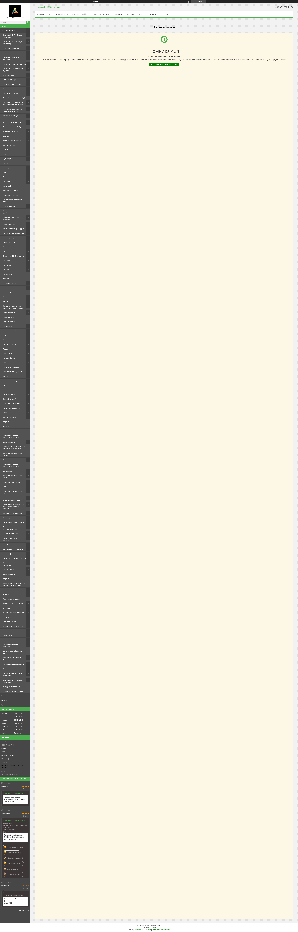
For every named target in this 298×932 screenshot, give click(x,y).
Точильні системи (9, 344)
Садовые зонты (9, 313)
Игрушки (6, 422)
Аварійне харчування (11, 247)
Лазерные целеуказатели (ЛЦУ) (12, 492)
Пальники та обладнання (12, 381)
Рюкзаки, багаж (9, 358)
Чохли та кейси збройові (12, 122)
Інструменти (7, 274)
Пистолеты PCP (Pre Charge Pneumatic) (13, 674)
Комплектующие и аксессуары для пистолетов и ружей (14, 447)
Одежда (6, 617)
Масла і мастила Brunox (11, 331)
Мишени (6, 136)
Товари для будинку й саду (13, 238)
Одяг (4, 172)
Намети (6, 390)
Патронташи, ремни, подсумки (14, 558)
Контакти (118, 14)
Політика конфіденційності (161, 930)
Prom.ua (160, 925)
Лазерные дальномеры (11, 482)
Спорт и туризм (8, 317)
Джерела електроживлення (13, 177)
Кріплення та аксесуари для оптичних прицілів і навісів (13, 103)
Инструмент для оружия (12, 687)
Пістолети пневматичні (11, 53)
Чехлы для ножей (9, 622)
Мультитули (7, 353)
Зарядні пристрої (9, 399)
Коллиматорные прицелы (12, 513)
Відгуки (4, 700)
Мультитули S (8, 159)
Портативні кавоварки (11, 403)
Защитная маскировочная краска (13, 454)
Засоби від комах (9, 417)
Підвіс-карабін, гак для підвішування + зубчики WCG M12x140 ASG (14, 799)
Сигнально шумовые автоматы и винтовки (11, 436)
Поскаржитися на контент (142, 930)
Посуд (5, 363)
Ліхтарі (5, 349)
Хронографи (7, 186)
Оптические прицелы (11, 533)
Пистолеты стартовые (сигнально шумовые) (11, 528)
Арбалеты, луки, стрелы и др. (13, 603)
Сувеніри (6, 181)
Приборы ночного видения (13, 691)
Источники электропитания (13, 613)
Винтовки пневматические (13, 669)
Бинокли (6, 487)
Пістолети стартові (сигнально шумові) (14, 69)
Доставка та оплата (102, 14)
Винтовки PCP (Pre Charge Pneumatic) (12, 36)
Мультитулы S (8, 635)
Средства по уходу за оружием (11, 539)
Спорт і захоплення (10, 224)
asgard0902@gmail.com (9, 774)
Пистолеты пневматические (13, 664)
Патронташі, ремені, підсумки (14, 127)
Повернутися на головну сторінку (165, 64)
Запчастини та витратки (12, 141)
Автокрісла (7, 265)
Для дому (6, 260)
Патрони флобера (9, 80)
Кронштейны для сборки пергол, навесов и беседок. (13, 307)
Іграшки (6, 279)
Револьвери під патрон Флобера (11, 58)
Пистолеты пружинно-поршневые (11, 645)
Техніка (5, 413)
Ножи (5, 640)
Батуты (5, 301)
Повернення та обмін (9, 696)
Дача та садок (8, 288)
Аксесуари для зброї (10, 131)
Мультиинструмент (10, 442)
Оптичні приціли (9, 89)
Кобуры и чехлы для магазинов (10, 564)
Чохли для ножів (9, 168)
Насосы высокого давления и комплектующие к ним (14, 499)
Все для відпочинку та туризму (14, 229)
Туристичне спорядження (12, 372)
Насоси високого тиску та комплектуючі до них (12, 110)
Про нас (4, 705)
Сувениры (6, 608)
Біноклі (5, 150)
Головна (40, 14)
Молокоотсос (8, 292)
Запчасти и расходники (11, 460)
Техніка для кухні (9, 242)
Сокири (5, 163)
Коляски (6, 270)
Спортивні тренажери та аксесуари (12, 218)
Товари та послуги (8, 30)
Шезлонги (6, 297)
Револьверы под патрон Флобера (12, 659)
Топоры (6, 631)
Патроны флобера (10, 554)
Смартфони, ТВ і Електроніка (13, 256)
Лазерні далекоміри (10, 195)
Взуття (5, 376)
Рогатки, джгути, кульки (11, 191)
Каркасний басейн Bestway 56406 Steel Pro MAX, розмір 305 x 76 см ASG (14, 837)
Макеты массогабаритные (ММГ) (13, 201)
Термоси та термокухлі (11, 367)
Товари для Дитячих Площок (13, 233)
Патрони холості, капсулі (12, 84)
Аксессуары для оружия (11, 518)
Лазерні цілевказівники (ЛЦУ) (14, 98)
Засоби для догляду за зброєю (14, 145)
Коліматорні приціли (10, 93)
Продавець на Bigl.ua (149, 928)
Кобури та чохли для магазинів (10, 117)
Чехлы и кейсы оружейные (13, 549)
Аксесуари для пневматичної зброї (13, 212)
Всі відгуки (23, 910)
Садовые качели (9, 322)
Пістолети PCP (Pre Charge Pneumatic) (12, 43)
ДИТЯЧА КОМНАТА (9, 283)
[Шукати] (28, 22)
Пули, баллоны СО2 (10, 570)
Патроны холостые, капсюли (13, 522)
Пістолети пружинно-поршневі (14, 64)
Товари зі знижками (80, 14)
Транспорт (7, 251)
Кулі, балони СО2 (9, 75)
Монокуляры (7, 431)
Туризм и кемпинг (9, 590)
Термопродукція (9, 394)
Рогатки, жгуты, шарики (11, 599)
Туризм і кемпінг (9, 206)
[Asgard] (15, 11)
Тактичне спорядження (11, 408)
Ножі (4, 154)
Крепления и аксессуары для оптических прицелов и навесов (13, 506)
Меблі (5, 385)
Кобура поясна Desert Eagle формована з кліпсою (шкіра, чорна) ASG (14, 901)
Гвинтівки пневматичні (11, 48)
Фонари (6, 426)
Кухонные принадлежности (13, 626)
